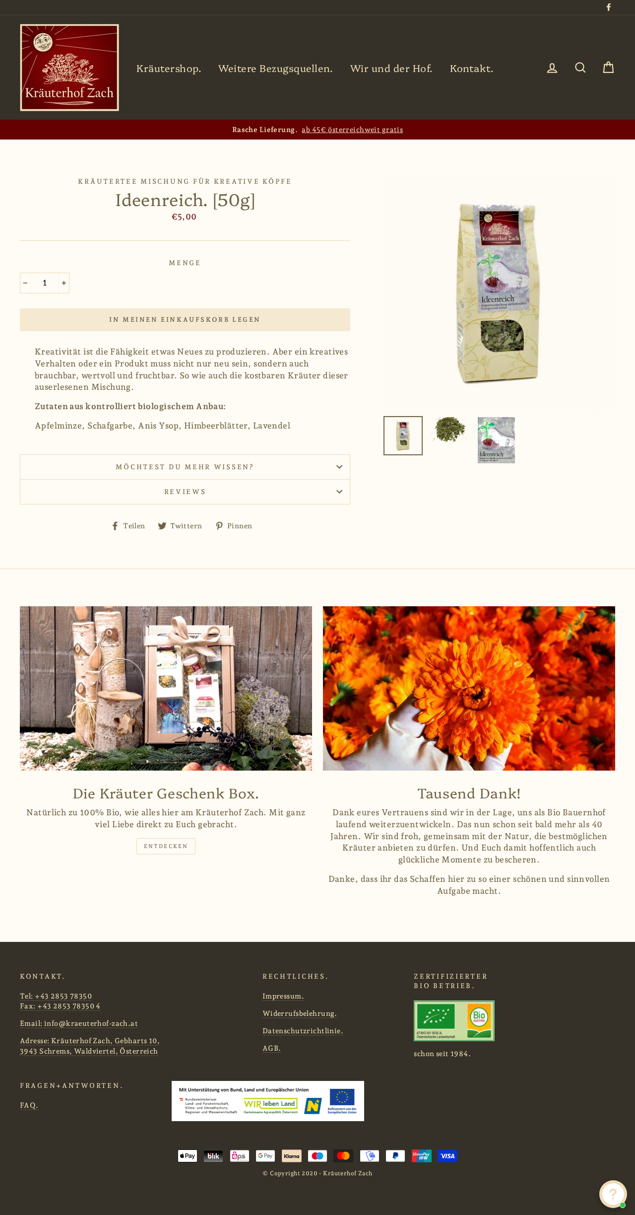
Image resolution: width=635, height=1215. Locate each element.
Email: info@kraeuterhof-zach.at (79, 1023)
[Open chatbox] (613, 1194)
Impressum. (283, 996)
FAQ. (29, 1105)
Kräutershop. (168, 67)
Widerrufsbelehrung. (299, 1013)
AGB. (271, 1048)
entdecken (166, 846)
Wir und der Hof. (391, 67)
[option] (317, 130)
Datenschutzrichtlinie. (302, 1030)
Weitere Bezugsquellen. (275, 67)
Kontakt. (472, 67)
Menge (185, 263)
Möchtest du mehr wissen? (185, 467)
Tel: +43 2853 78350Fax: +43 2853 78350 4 (60, 1001)
